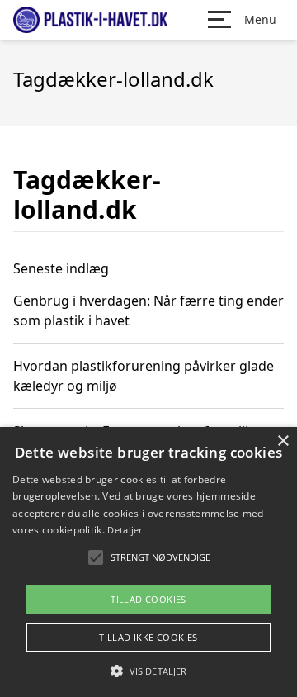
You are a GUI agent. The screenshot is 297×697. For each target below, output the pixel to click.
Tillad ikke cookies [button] (148, 637)
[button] (148, 670)
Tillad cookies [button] (148, 599)
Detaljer (124, 530)
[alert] (148, 562)
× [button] (282, 441)
